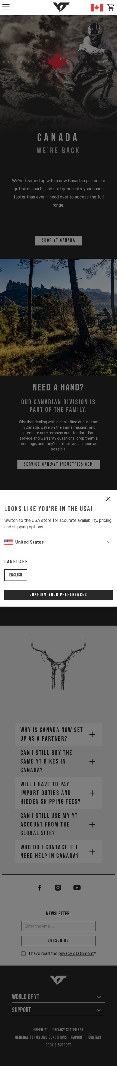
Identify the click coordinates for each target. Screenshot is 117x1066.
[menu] (6, 7)
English (15, 575)
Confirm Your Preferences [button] (58, 594)
